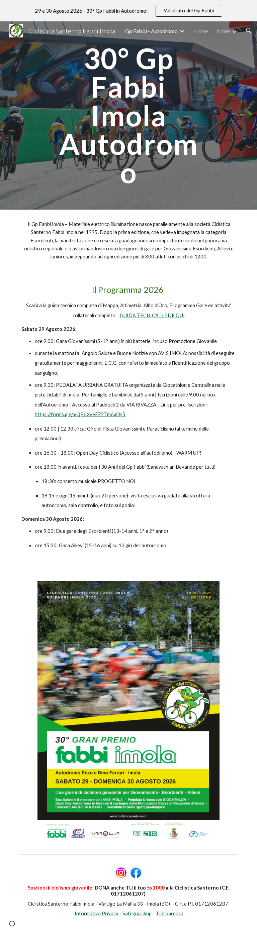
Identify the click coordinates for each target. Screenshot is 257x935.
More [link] (223, 31)
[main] (128, 115)
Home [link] (200, 31)
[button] (249, 31)
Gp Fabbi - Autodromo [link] (151, 31)
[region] (128, 10)
